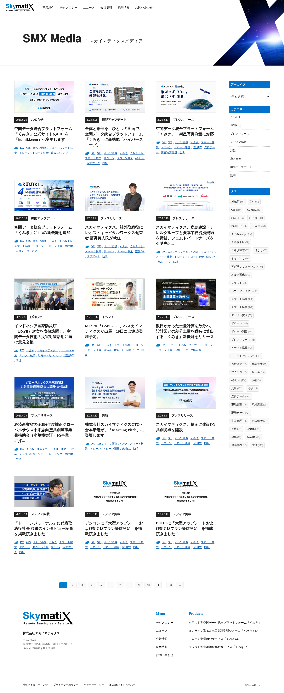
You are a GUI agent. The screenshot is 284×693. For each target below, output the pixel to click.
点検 (253, 388)
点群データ (93, 163)
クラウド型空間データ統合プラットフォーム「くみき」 (225, 622)
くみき (53, 147)
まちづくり (240, 258)
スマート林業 (93, 158)
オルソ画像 (40, 147)
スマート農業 (242, 307)
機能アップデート (241, 167)
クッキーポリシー (94, 684)
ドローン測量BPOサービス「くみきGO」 (215, 638)
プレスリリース (239, 133)
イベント (235, 116)
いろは (256, 217)
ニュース (89, 7)
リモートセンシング (50, 355)
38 (170, 585)
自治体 (253, 429)
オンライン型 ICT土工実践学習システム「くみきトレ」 (225, 630)
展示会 (108, 350)
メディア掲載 (238, 142)
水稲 (256, 380)
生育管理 (239, 420)
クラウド (194, 345)
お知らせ (235, 125)
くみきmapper (241, 234)
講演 (233, 175)
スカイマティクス (47, 350)
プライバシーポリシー (65, 684)
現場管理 (195, 350)
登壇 (236, 429)
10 (148, 585)
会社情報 (106, 7)
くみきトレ (137, 153)
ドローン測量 (40, 152)
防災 (65, 152)
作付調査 (239, 364)
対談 (233, 150)
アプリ (172, 345)
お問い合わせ (144, 7)
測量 (236, 388)
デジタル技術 (27, 355)
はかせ (261, 250)
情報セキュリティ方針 (35, 684)
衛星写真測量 (169, 152)
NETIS (237, 217)
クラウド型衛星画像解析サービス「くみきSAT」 (220, 647)
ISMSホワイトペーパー (122, 684)
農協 (236, 437)
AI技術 (237, 201)
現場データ (181, 350)
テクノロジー (68, 7)
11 (157, 585)
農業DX (253, 437)
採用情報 (123, 7)
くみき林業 (240, 250)
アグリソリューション (247, 266)
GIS (28, 147)
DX (22, 147)
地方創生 (259, 364)
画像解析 (259, 420)
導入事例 (235, 158)
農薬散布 (239, 445)
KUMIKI (254, 209)
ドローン (24, 152)
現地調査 (259, 404)
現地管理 (239, 404)
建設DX (55, 152)
